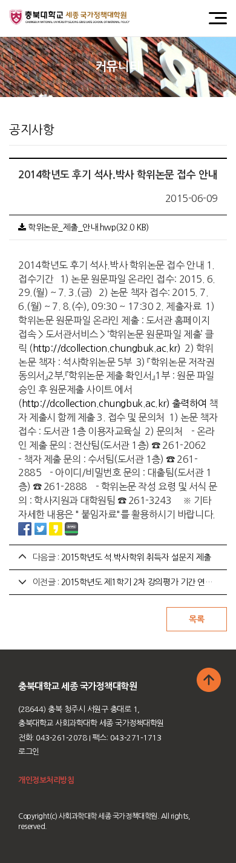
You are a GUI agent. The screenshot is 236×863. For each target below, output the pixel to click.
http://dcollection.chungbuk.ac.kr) (107, 348)
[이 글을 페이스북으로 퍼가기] (24, 528)
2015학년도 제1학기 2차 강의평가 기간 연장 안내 (145, 582)
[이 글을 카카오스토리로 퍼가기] (55, 528)
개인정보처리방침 (46, 780)
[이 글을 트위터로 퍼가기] (40, 528)
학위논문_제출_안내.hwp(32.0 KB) (87, 227)
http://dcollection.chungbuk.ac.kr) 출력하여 (114, 403)
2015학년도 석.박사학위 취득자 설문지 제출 (136, 557)
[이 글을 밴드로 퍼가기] (71, 528)
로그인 (28, 752)
